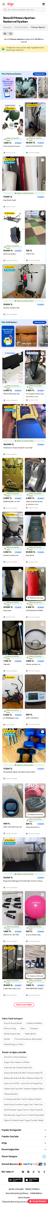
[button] (3, 4)
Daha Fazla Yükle (24, 1005)
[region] (25, 87)
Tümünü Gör (39, 74)
